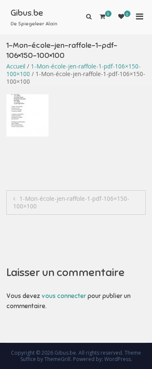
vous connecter (63, 296)
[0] (121, 16)
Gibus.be (27, 13)
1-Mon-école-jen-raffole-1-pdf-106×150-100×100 (73, 70)
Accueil (15, 66)
